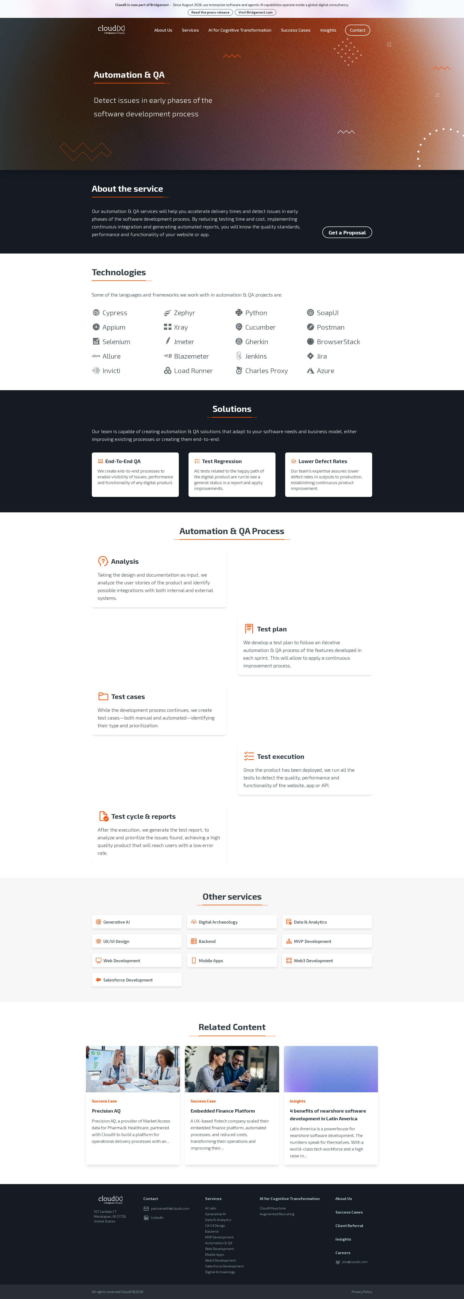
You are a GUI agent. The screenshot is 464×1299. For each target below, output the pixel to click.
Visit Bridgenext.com (256, 12)
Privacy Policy (362, 1292)
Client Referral (349, 1225)
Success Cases (296, 30)
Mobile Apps (214, 1254)
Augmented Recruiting (277, 1214)
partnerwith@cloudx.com (170, 1208)
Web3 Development (220, 1260)
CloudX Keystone (273, 1208)
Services (190, 30)
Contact (357, 30)
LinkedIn (157, 1217)
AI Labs (210, 1208)
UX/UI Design (215, 1225)
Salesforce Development (224, 1266)
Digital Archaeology (220, 1272)
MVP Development (219, 1237)
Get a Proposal (347, 232)
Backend (211, 1231)
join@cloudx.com (355, 1262)
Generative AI (215, 1214)
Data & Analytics (218, 1220)
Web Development (219, 1249)
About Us (163, 30)
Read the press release (210, 12)
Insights (328, 30)
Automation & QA (218, 1243)
